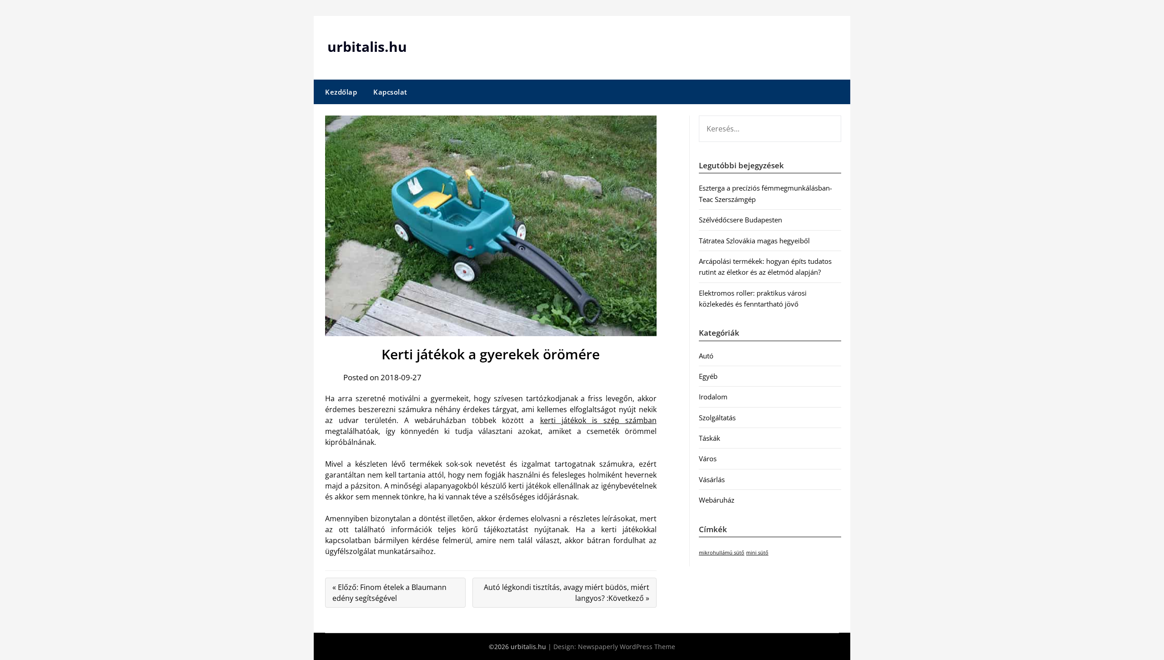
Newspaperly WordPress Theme (626, 646)
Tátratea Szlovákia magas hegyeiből (754, 240)
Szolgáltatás (717, 417)
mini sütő (757, 552)
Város (708, 458)
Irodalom (713, 396)
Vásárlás (712, 479)
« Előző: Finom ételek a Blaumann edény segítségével (389, 592)
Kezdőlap (341, 91)
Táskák (709, 438)
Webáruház (716, 499)
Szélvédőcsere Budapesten (740, 219)
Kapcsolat (390, 91)
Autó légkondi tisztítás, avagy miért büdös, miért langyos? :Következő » (566, 592)
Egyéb (708, 376)
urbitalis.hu (367, 46)
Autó (706, 355)
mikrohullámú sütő (721, 552)
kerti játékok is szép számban (598, 420)
